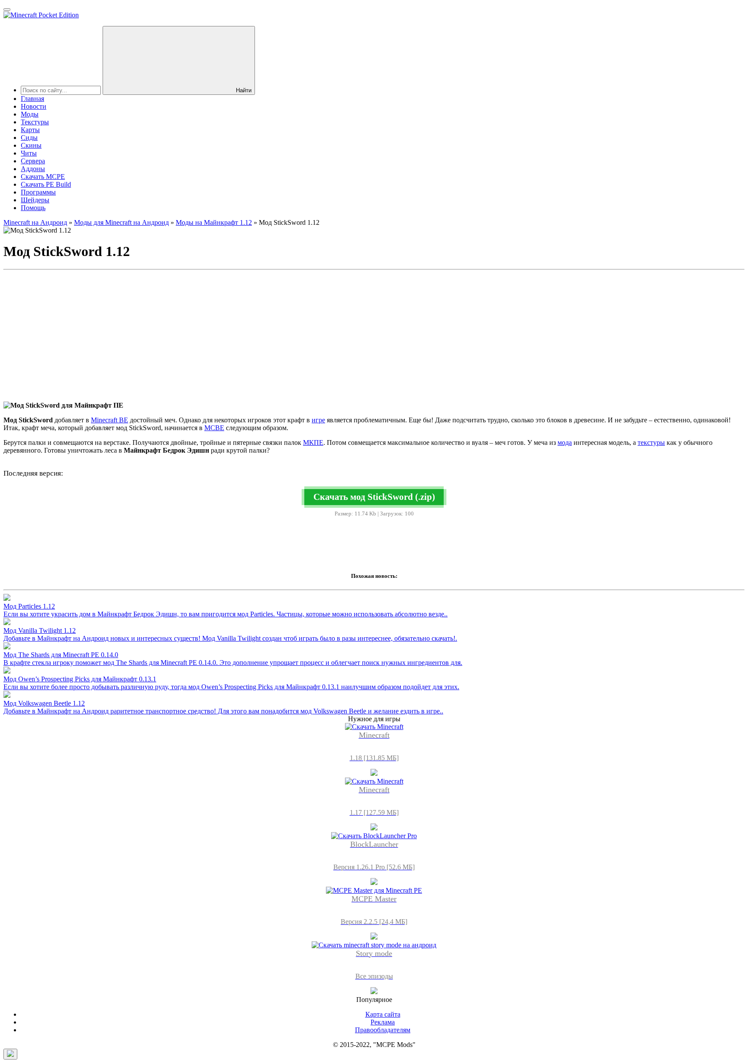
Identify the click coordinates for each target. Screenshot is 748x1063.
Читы (29, 153)
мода (565, 442)
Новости (33, 106)
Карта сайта (382, 1014)
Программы (38, 192)
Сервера (33, 161)
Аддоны (33, 168)
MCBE (214, 427)
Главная (32, 98)
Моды (30, 114)
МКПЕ (313, 442)
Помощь (33, 207)
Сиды (29, 137)
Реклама (383, 1022)
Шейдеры (35, 200)
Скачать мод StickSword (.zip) (374, 497)
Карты (30, 129)
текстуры (651, 442)
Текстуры (35, 122)
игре (318, 420)
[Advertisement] (374, 334)
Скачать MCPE (43, 176)
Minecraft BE (109, 420)
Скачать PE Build (46, 184)
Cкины (31, 145)
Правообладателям (382, 1030)
